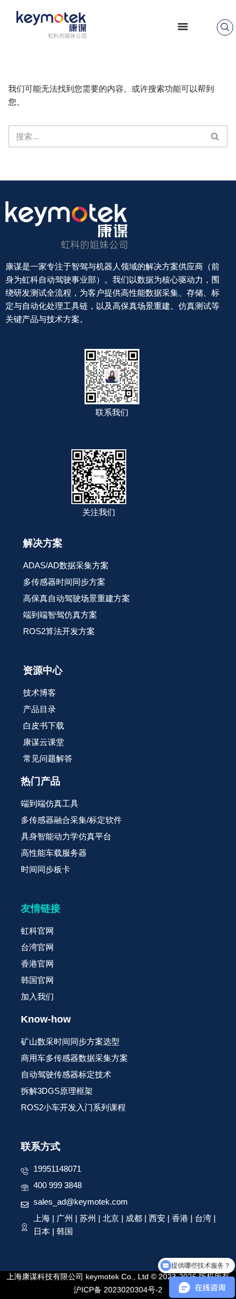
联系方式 (40, 1146)
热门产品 (40, 781)
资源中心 (43, 670)
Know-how (46, 1019)
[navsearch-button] (225, 27)
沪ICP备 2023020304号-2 (118, 1289)
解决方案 (43, 543)
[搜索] (215, 136)
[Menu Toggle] (182, 26)
